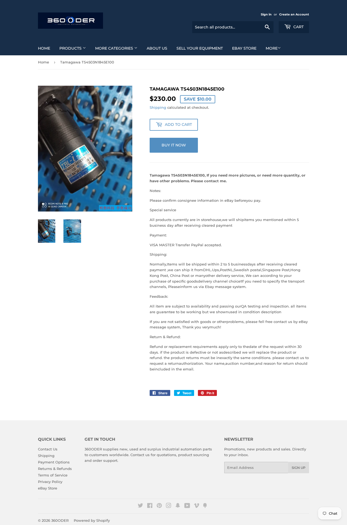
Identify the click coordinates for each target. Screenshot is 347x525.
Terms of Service (53, 475)
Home (44, 48)
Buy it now (174, 145)
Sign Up (299, 468)
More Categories (114, 48)
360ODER (60, 520)
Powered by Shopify (92, 520)
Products (71, 48)
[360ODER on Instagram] (168, 506)
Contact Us (47, 449)
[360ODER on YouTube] (187, 506)
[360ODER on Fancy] (205, 506)
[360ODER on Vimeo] (196, 506)
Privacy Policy (50, 481)
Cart (298, 26)
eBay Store (244, 48)
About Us (157, 48)
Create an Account (294, 14)
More (272, 48)
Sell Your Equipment (199, 48)
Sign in (266, 14)
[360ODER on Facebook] (150, 506)
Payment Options (54, 462)
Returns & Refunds (55, 468)
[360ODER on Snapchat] (178, 506)
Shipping (158, 107)
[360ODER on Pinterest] (159, 506)
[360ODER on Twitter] (140, 506)
